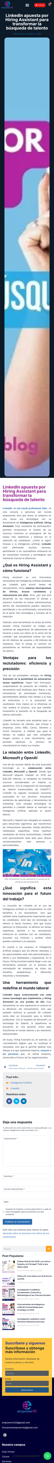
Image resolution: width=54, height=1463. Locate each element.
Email (8, 1379)
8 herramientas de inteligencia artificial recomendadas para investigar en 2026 (30, 1307)
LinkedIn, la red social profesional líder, (25, 508)
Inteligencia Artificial (21, 1082)
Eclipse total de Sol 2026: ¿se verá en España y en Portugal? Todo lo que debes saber (33, 1264)
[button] (27, 5)
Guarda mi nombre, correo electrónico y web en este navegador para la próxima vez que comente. (28, 1212)
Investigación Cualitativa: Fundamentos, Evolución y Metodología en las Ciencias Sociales (34, 1292)
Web (6, 1202)
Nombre (9, 1176)
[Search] (49, 1249)
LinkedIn (14, 1088)
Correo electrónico (14, 1189)
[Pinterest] (5, 1435)
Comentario (11, 1138)
